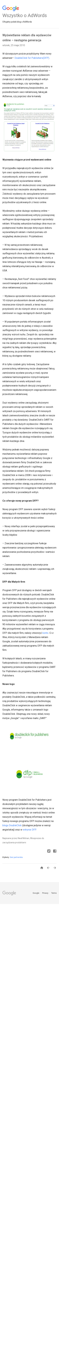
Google (36, 893)
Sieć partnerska (16, 857)
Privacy (45, 893)
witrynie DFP (29, 829)
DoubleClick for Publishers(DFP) (32, 57)
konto (45, 632)
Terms (54, 893)
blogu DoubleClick (12, 825)
